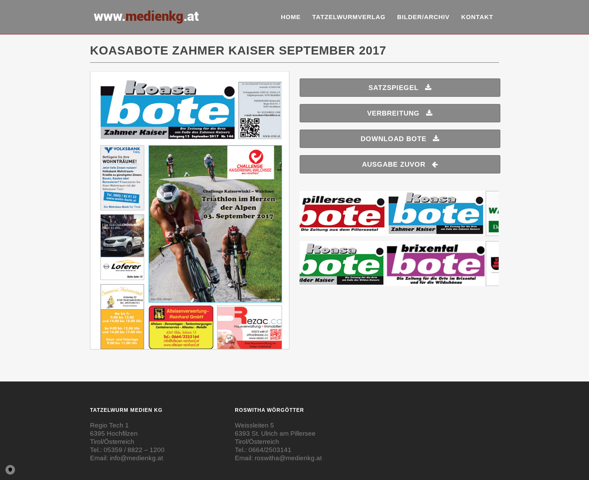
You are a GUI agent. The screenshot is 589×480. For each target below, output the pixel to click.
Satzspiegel (393, 87)
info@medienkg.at (136, 458)
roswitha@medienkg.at (288, 458)
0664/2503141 (269, 449)
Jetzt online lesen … (190, 214)
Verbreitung (393, 113)
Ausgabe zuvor (393, 164)
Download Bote (393, 138)
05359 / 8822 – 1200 (134, 449)
